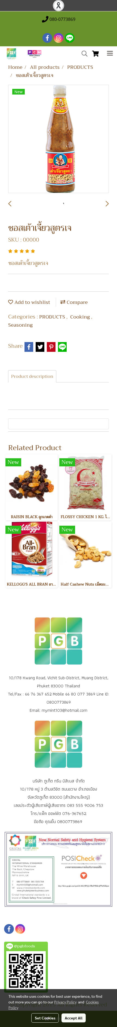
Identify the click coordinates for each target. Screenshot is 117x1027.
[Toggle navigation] (110, 54)
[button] (82, 54)
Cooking (80, 317)
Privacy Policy (65, 1001)
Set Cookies (45, 1017)
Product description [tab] (32, 376)
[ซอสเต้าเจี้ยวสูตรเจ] (58, 139)
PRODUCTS (52, 317)
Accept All (73, 1017)
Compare (76, 302)
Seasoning (20, 325)
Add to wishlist (31, 302)
